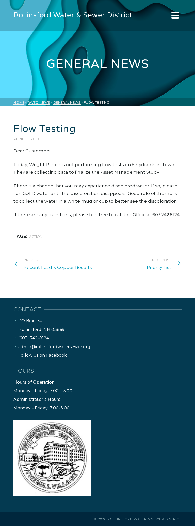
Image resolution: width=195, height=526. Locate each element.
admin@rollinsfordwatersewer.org (54, 346)
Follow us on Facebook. (43, 355)
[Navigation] (175, 15)
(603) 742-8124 (33, 338)
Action (35, 236)
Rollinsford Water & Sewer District (144, 519)
